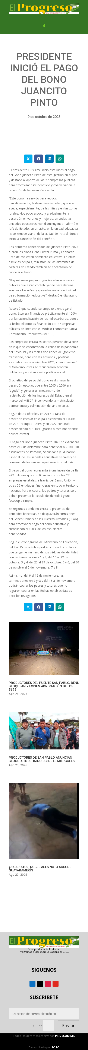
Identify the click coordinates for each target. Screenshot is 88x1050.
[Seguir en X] (40, 984)
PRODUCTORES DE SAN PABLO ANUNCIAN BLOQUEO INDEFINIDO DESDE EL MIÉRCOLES (42, 759)
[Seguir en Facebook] (32, 984)
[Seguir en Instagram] (48, 984)
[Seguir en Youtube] (56, 984)
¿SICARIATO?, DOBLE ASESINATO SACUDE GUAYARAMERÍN (40, 868)
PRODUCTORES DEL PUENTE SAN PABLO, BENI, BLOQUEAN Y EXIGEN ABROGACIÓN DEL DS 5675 (44, 686)
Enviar (68, 1025)
